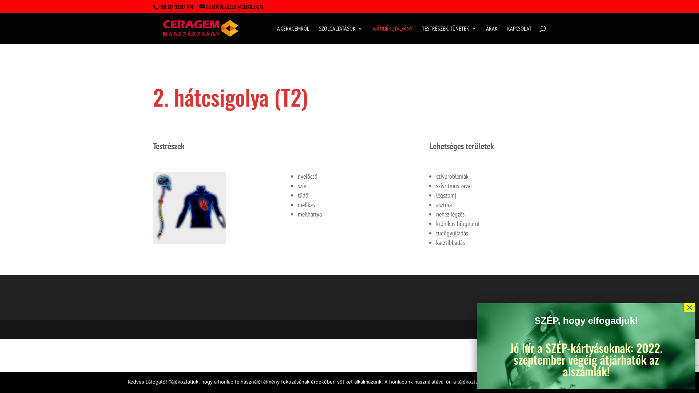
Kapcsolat (519, 29)
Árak (492, 29)
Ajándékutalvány (392, 29)
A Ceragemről (293, 29)
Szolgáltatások (337, 29)
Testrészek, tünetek (445, 29)
